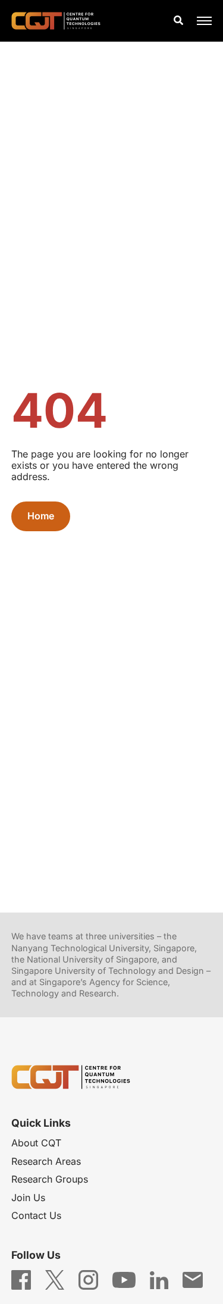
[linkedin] (159, 1279)
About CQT (36, 1143)
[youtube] (124, 1279)
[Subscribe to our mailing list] (193, 1279)
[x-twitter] (54, 1279)
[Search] (178, 20)
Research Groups (49, 1179)
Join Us (28, 1197)
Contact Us (36, 1215)
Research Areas (46, 1161)
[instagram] (88, 1279)
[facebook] (21, 1279)
